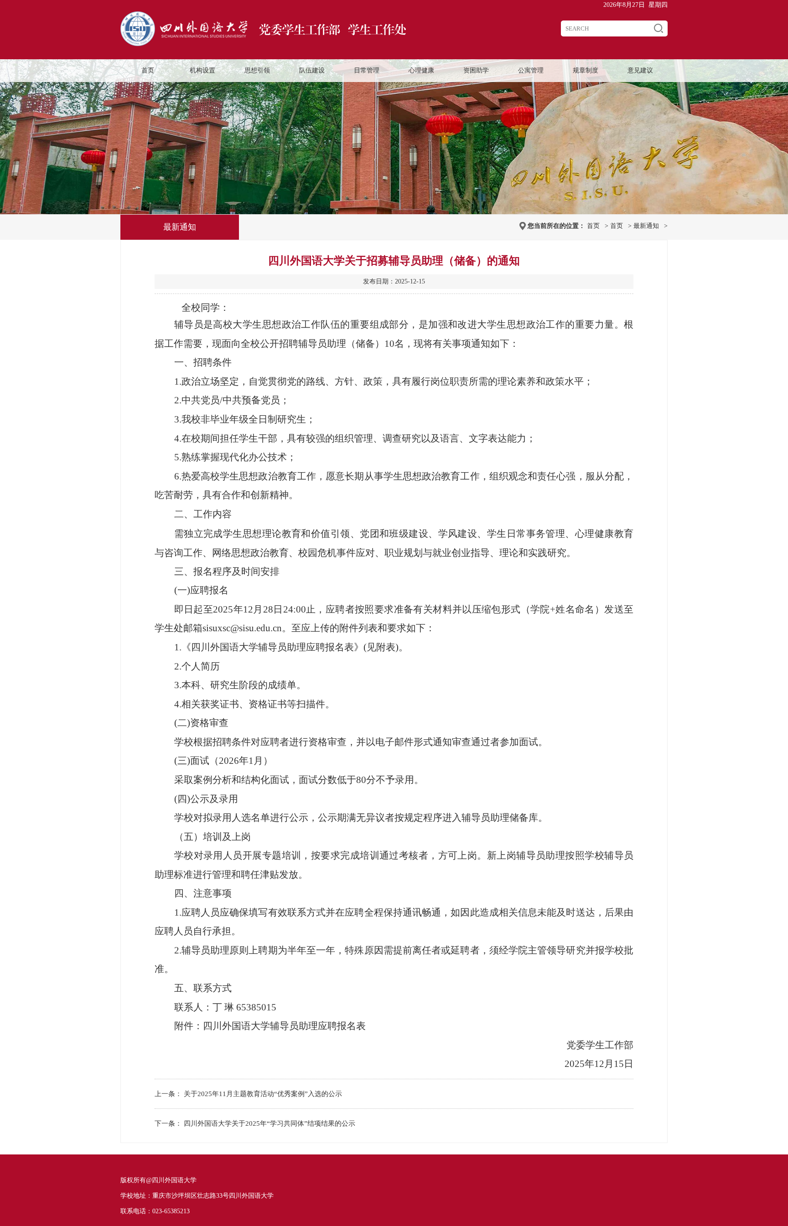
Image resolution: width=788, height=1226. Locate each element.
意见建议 (640, 70)
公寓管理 (531, 70)
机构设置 (202, 70)
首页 (147, 70)
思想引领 (257, 70)
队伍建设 (312, 70)
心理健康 (421, 70)
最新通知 (646, 225)
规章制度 (585, 70)
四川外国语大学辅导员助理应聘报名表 (284, 1025)
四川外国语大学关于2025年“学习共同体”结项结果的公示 (269, 1123)
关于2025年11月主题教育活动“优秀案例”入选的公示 (263, 1093)
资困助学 (476, 70)
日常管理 (366, 70)
